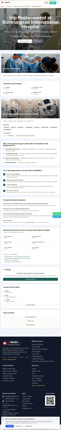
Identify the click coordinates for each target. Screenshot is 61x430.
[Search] (54, 2)
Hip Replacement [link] (37, 6)
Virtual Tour (30, 321)
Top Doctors (35, 354)
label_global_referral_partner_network (43, 361)
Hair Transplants (36, 378)
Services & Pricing (27, 403)
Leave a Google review (9, 359)
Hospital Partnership (38, 359)
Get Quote (38, 41)
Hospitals (9, 6)
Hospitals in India (7, 376)
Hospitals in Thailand (8, 378)
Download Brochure (30, 317)
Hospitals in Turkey (8, 380)
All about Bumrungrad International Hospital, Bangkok (17, 258)
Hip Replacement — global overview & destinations (17, 256)
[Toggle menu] (58, 2)
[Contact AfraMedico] (51, 2)
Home (2, 6)
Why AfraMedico (13, 357)
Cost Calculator (36, 351)
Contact (21, 357)
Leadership (35, 383)
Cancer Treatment (37, 380)
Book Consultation (25, 41)
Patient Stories (36, 371)
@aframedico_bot (9, 405)
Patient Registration (37, 356)
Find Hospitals (36, 347)
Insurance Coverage (38, 376)
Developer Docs (26, 408)
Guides (34, 368)
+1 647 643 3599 (9, 401)
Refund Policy (26, 401)
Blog (27, 357)
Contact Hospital (30, 304)
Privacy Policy (26, 398)
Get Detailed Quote (31, 279)
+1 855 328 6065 (9, 398)
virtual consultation (30, 222)
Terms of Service (27, 396)
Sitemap (24, 406)
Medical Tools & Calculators (40, 349)
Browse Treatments (37, 344)
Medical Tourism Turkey (9, 373)
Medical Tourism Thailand (10, 371)
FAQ (33, 373)
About (4, 357)
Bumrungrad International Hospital (22, 6)
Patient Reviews (30, 324)
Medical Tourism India (9, 368)
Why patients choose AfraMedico (13, 261)
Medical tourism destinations (11, 260)
